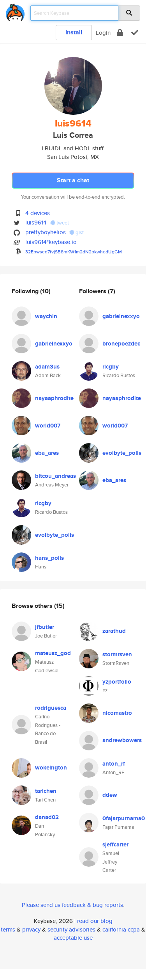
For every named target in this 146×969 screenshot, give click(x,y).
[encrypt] (120, 32)
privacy (31, 929)
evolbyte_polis (54, 535)
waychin (46, 316)
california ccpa (121, 929)
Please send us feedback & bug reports (72, 905)
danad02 (47, 817)
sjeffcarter (115, 844)
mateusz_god (53, 653)
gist (79, 232)
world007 (47, 425)
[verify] (134, 32)
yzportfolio (116, 681)
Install (73, 32)
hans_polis (49, 558)
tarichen (45, 791)
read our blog (95, 921)
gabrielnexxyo (53, 343)
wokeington (51, 767)
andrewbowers (122, 740)
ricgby (43, 503)
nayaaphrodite (54, 398)
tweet (62, 222)
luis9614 (36, 222)
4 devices (37, 213)
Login (103, 32)
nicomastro (117, 713)
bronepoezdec (121, 343)
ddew (109, 795)
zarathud (114, 631)
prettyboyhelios (45, 232)
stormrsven (117, 654)
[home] (15, 10)
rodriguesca (50, 708)
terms (8, 929)
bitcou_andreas (55, 476)
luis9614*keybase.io (51, 242)
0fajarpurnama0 (123, 818)
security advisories (71, 929)
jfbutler (44, 627)
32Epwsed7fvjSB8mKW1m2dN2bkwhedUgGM (73, 251)
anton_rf (113, 763)
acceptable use (73, 937)
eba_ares (47, 453)
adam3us (47, 366)
